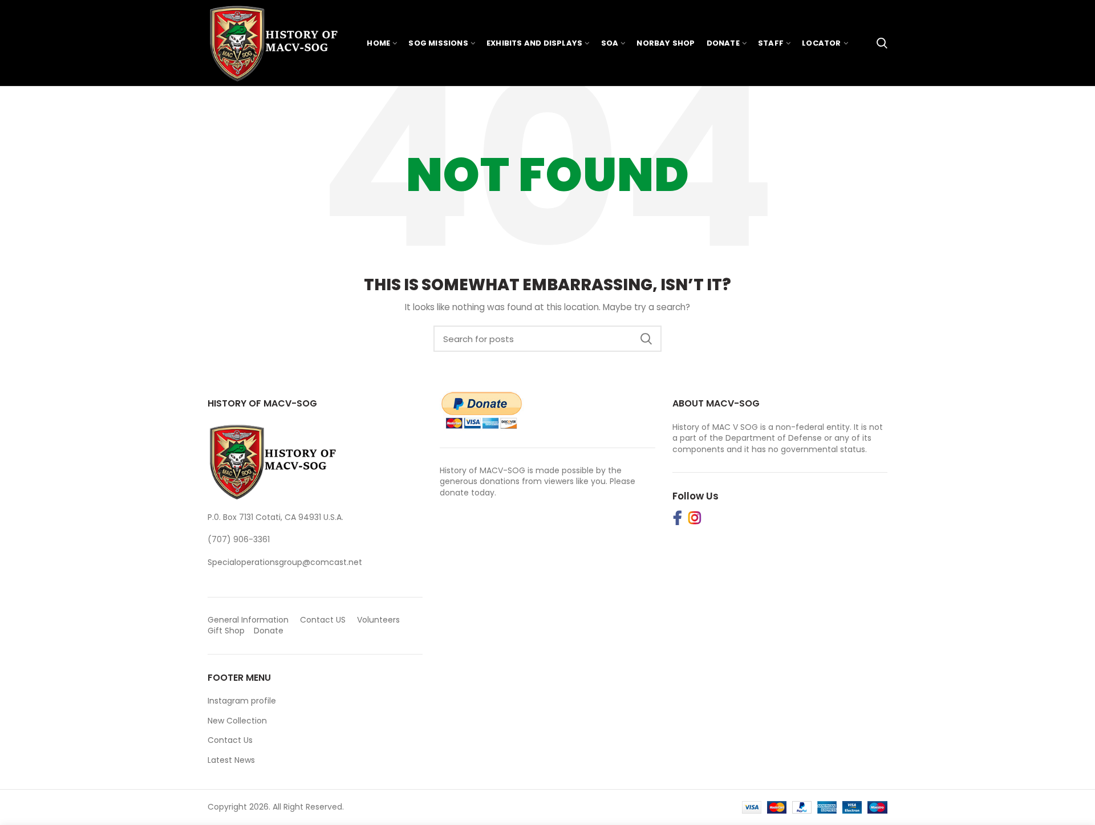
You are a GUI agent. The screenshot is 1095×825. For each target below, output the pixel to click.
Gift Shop (226, 630)
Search (646, 339)
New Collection (237, 720)
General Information (248, 619)
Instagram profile (242, 700)
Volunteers (378, 619)
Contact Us (230, 740)
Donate (270, 630)
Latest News (231, 760)
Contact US (323, 619)
